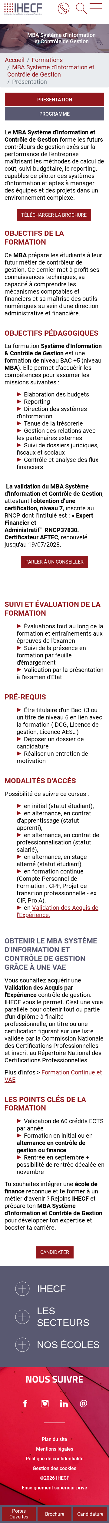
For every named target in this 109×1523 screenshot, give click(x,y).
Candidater (54, 1252)
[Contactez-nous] (83, 1403)
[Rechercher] (80, 9)
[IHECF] (28, 9)
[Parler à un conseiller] (64, 9)
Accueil (15, 60)
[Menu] (96, 9)
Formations (47, 60)
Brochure (54, 1514)
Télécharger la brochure (54, 215)
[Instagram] (44, 1403)
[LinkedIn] (64, 1403)
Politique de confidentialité (55, 1459)
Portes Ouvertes (18, 1514)
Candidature (90, 1514)
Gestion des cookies (54, 1468)
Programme (54, 114)
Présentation (54, 100)
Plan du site (54, 1439)
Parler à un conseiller (54, 562)
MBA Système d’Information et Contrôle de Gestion (50, 71)
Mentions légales (54, 1449)
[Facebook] (25, 1403)
